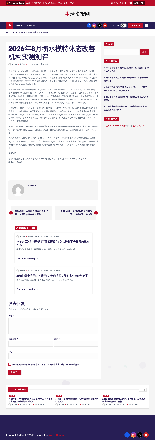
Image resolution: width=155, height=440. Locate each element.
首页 (8, 32)
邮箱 (57, 339)
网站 (10, 351)
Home (19, 25)
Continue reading (26, 258)
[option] (64, 400)
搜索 (110, 44)
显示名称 (13, 339)
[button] (141, 390)
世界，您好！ (138, 125)
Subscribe (135, 25)
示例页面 (31, 25)
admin (14, 64)
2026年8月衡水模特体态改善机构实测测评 (30, 32)
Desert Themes (56, 435)
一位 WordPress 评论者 (115, 125)
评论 (11, 316)
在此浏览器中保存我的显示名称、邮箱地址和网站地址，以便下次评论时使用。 (46, 364)
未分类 (22, 64)
